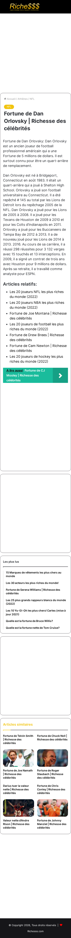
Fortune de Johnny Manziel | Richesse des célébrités (51, 824)
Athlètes (23, 98)
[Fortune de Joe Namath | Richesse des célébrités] (18, 758)
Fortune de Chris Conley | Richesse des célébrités (51, 789)
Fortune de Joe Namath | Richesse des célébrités (18, 774)
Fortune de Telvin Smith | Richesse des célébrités (18, 739)
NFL (32, 98)
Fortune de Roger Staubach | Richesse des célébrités (50, 774)
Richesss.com (35, 931)
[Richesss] (24, 7)
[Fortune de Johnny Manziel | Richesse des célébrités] (52, 808)
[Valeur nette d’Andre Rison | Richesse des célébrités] (18, 808)
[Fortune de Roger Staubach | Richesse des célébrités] (52, 758)
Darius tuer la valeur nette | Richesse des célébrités (16, 789)
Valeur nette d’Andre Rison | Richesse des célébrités (16, 824)
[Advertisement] (35, 54)
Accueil (11, 98)
